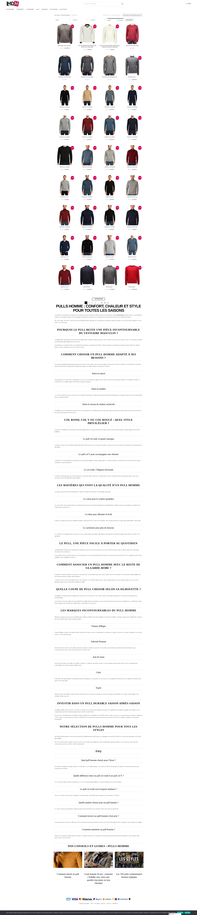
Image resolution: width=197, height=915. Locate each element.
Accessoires (30, 9)
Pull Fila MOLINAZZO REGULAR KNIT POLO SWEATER (87, 46)
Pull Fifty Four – (132, 77)
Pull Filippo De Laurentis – (64, 45)
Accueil (57, 15)
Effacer (129, 20)
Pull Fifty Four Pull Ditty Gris (109, 77)
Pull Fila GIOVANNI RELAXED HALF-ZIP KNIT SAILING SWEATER (110, 46)
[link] (187, 4)
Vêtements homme (65, 15)
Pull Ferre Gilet (110, 256)
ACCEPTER (180, 912)
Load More (98, 299)
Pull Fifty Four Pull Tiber (132, 45)
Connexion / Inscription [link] (177, 4)
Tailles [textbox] (57, 20)
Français (172, 914)
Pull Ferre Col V (65, 196)
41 (108, 303)
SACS (37, 9)
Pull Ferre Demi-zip (87, 167)
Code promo (54, 9)
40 (105, 303)
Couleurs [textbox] (93, 20)
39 (101, 303)
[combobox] (63, 19)
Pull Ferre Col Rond (65, 107)
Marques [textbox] (75, 20)
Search (122, 4)
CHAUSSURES (10, 9)
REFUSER (187, 912)
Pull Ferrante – (87, 286)
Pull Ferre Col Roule (110, 167)
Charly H (115, 903)
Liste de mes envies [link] (180, 4)
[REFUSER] (195, 912)
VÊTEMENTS (19, 9)
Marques (44, 9)
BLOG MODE (63, 9)
